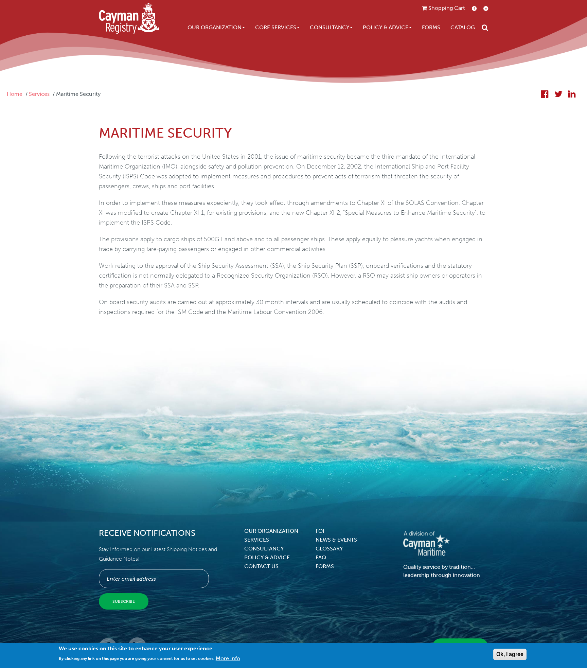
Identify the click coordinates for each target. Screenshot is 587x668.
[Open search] (485, 27)
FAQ (321, 557)
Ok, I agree (509, 654)
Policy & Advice (385, 27)
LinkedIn (485, 8)
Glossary (329, 548)
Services (39, 94)
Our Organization (215, 27)
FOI (320, 531)
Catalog (462, 27)
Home (14, 94)
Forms (431, 27)
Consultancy (329, 27)
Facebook (474, 8)
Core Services (275, 27)
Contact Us (261, 566)
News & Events (336, 540)
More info (228, 658)
